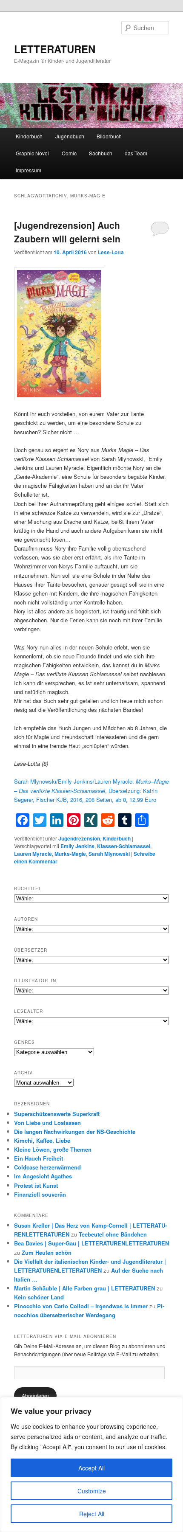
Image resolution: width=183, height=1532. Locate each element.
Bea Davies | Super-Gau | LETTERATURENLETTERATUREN (91, 1243)
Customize (91, 1491)
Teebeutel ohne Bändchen (113, 1234)
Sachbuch (100, 153)
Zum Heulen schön (46, 1252)
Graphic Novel (32, 153)
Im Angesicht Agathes (43, 1176)
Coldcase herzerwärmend (47, 1167)
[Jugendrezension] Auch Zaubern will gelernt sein (67, 232)
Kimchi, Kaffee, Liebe (42, 1140)
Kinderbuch (29, 136)
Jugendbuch (69, 136)
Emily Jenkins (77, 846)
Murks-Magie (70, 853)
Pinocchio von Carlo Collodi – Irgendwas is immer (81, 1306)
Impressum (28, 170)
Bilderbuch (109, 136)
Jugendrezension (79, 838)
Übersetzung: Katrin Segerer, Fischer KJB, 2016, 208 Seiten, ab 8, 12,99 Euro (91, 790)
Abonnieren (35, 1395)
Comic (69, 153)
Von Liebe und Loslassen (47, 1123)
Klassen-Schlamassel (123, 846)
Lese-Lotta (111, 252)
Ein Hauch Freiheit (38, 1158)
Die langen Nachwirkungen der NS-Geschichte (74, 1131)
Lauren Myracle (33, 853)
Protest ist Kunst (36, 1185)
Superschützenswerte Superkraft (57, 1114)
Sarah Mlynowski (109, 853)
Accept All (91, 1468)
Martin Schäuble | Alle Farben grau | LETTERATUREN (84, 1288)
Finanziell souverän (40, 1194)
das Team (136, 153)
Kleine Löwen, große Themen (53, 1149)
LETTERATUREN (54, 49)
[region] (91, 1464)
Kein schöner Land (39, 1297)
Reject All (91, 1514)
